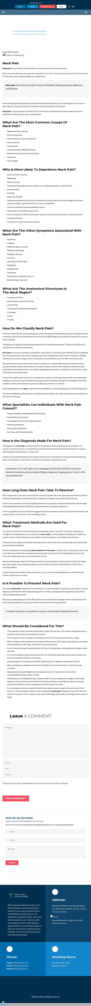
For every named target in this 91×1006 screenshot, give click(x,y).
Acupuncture (46, 342)
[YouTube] (59, 3)
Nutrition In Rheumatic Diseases (50, 484)
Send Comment (15, 798)
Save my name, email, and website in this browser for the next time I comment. (36, 783)
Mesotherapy (46, 317)
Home (52, 23)
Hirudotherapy (47, 331)
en (73, 6)
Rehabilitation (50, 388)
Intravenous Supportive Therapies (49, 472)
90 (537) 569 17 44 (36, 3)
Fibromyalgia (49, 237)
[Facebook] (52, 3)
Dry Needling (49, 464)
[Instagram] (55, 3)
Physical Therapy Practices (51, 380)
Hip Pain (51, 515)
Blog (61, 6)
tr (69, 6)
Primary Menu (86, 12)
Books (32, 6)
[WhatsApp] (62, 3)
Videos (20, 6)
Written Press (47, 6)
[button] (52, 15)
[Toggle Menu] (56, 19)
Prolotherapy (46, 336)
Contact (51, 532)
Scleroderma (49, 268)
